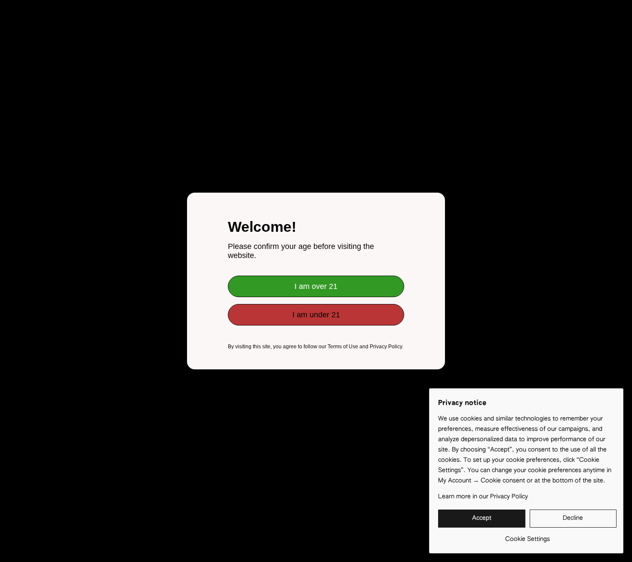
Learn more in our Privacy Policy (483, 497)
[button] (481, 519)
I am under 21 (316, 314)
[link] (527, 536)
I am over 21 (316, 286)
